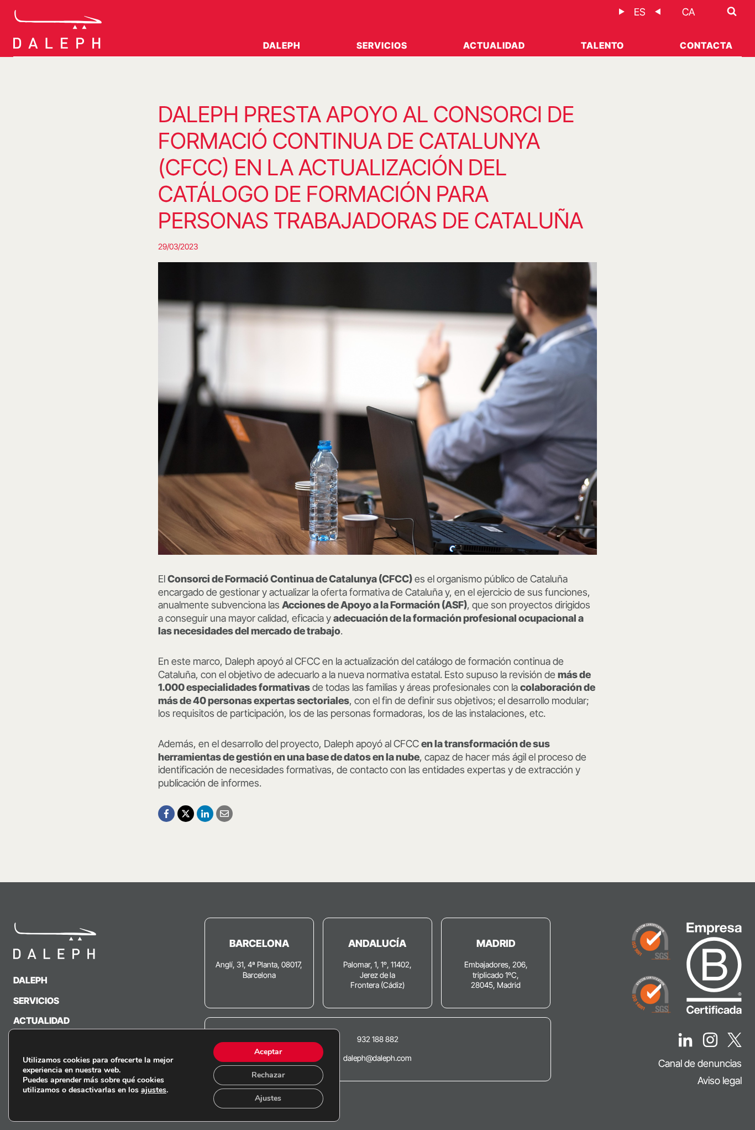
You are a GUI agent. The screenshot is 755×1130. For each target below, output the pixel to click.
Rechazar (268, 1075)
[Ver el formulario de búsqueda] (732, 12)
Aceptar (268, 1051)
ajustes (153, 1090)
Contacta (706, 45)
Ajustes (268, 1098)
